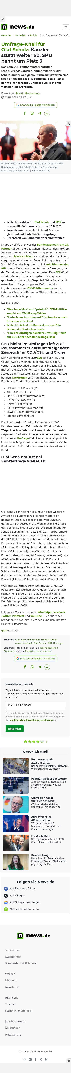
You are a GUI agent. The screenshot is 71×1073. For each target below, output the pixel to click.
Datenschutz (13, 957)
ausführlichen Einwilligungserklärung (31, 720)
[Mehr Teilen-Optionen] (47, 113)
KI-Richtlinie (12, 1028)
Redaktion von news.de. (38, 651)
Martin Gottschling (28, 93)
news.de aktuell (24, 643)
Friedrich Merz (49, 639)
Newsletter (12, 987)
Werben (10, 974)
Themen (10, 1004)
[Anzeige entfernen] (68, 1061)
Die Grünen (33, 639)
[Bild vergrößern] (68, 123)
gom (4, 630)
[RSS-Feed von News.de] (46, 1059)
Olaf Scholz (40, 643)
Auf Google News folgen (24, 902)
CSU (23, 639)
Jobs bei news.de (15, 1021)
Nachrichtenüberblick (18, 1011)
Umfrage (58, 643)
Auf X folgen (17, 895)
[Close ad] (2, 19)
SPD (50, 643)
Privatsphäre (13, 1034)
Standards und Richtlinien (21, 963)
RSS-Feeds (11, 997)
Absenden (14, 728)
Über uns (11, 980)
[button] (35, 105)
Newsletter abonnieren (24, 909)
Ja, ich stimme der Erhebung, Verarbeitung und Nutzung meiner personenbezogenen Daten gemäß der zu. (35, 716)
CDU (17, 639)
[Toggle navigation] (66, 27)
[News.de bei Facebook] (35, 1059)
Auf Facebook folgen (22, 888)
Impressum (12, 950)
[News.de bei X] (40, 1059)
